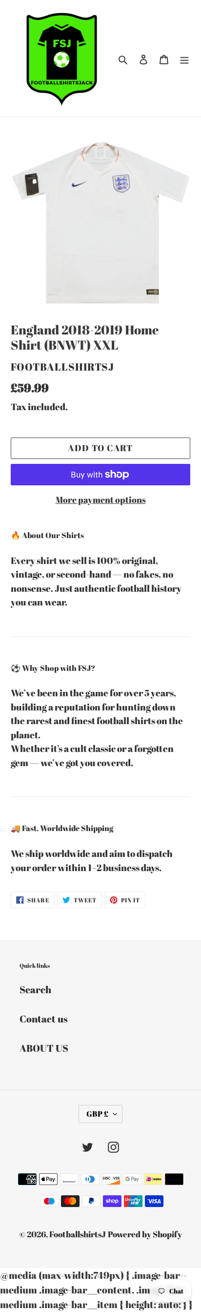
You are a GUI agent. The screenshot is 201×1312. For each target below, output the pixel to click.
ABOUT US (44, 1048)
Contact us (44, 1018)
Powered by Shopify (145, 1234)
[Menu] (184, 58)
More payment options (101, 499)
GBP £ (97, 1113)
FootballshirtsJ (77, 1234)
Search (35, 989)
